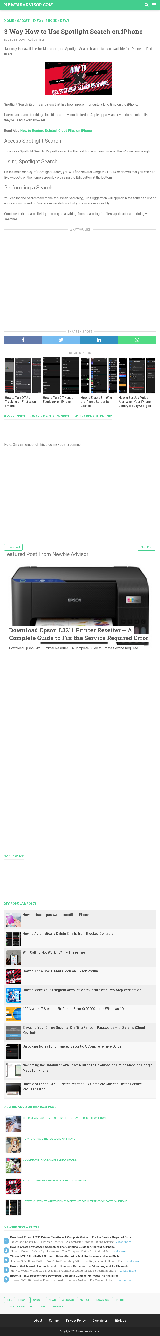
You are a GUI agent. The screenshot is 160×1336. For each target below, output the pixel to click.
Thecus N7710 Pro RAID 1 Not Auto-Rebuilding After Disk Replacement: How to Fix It (64, 1256)
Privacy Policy (76, 1320)
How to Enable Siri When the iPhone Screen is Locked (97, 402)
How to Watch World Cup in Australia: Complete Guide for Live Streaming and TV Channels (69, 1266)
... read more (123, 1241)
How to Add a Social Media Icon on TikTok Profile (60, 971)
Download (103, 1300)
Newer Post (13, 547)
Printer (121, 1300)
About (38, 1320)
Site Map (120, 1320)
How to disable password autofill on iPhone (56, 915)
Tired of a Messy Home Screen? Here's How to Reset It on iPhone (65, 1117)
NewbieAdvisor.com (28, 4)
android (85, 1300)
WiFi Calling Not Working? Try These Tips (54, 952)
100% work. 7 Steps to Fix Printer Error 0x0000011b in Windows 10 (73, 1009)
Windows (68, 1300)
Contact (54, 1320)
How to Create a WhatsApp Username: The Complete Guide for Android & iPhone (62, 1246)
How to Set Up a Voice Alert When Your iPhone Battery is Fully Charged (135, 402)
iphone (22, 1300)
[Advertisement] (80, 279)
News (52, 1300)
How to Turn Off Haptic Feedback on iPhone (58, 400)
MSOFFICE (57, 1306)
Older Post (146, 547)
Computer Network (20, 1306)
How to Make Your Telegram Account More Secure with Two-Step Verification (82, 990)
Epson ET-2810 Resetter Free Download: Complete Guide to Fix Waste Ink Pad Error (64, 1275)
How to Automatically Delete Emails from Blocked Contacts (68, 934)
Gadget (38, 1300)
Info (9, 1300)
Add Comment (36, 39)
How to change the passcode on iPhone (49, 1138)
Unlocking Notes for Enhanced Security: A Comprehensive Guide (72, 1046)
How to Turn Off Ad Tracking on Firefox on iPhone (20, 402)
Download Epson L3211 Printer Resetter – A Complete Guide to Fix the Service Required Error (78, 634)
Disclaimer (100, 1320)
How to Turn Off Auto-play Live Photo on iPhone (54, 1180)
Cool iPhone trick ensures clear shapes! (50, 1159)
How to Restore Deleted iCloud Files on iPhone (56, 131)
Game (42, 1306)
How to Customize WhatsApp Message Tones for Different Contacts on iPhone (75, 1201)
